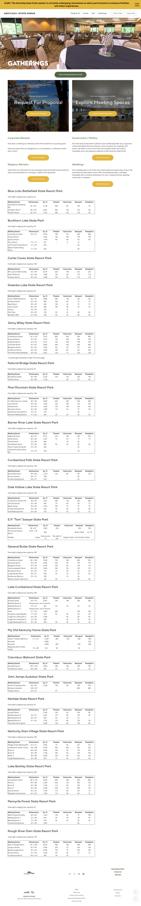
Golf (93, 13)
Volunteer (118, 896)
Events (85, 13)
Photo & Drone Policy (76, 895)
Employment (118, 890)
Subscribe (118, 875)
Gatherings (102, 13)
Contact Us (117, 872)
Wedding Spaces (102, 184)
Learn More (137, 4)
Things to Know (77, 901)
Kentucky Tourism (29, 896)
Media (118, 893)
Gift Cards (76, 892)
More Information (38, 157)
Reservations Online (117, 869)
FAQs (76, 889)
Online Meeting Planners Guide (70, 75)
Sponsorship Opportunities (76, 898)
